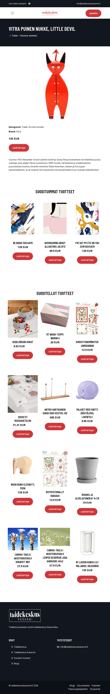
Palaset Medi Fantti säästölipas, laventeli (87, 413)
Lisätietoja (19, 147)
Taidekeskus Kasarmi (24, 652)
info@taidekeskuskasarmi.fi (88, 3)
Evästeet (96, 685)
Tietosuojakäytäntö (78, 689)
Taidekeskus (20, 646)
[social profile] (29, 3)
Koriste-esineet (29, 35)
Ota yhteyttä (83, 685)
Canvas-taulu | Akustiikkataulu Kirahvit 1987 (23, 558)
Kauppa (93, 13)
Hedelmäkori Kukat (22, 342)
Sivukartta (95, 689)
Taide (15, 35)
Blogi (16, 663)
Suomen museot (22, 658)
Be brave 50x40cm (23, 243)
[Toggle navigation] (12, 13)
